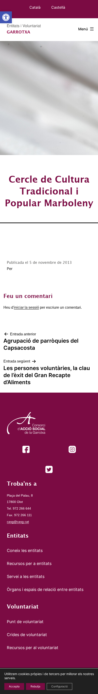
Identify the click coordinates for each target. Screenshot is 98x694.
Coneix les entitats (25, 550)
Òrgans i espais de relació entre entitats (45, 589)
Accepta (14, 686)
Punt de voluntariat (25, 621)
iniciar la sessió (26, 307)
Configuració (59, 686)
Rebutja (35, 686)
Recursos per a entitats (29, 563)
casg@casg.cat (18, 521)
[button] (6, 17)
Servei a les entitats (25, 576)
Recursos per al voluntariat (32, 647)
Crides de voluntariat (27, 634)
